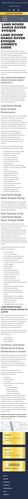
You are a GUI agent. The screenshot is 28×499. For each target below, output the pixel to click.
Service (5, 479)
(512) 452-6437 (9, 453)
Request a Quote (11, 468)
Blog (5, 491)
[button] (22, 18)
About (5, 476)
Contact (6, 494)
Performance (7, 488)
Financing (6, 482)
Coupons (6, 485)
